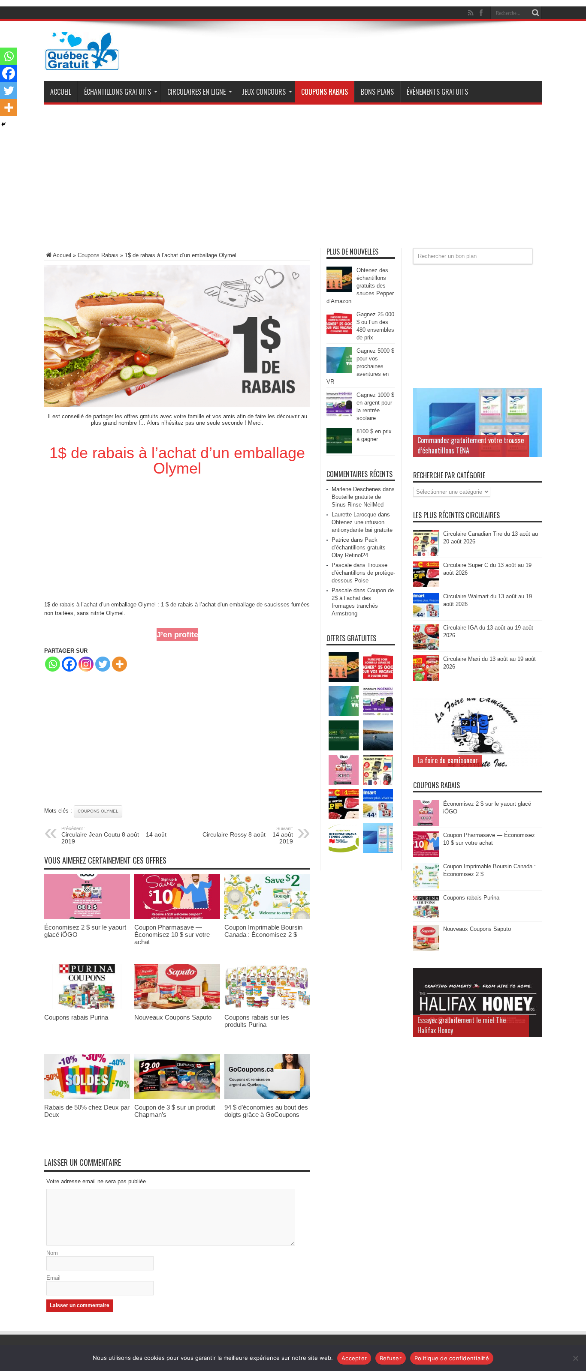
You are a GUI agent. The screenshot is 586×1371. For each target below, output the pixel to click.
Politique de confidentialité (451, 1358)
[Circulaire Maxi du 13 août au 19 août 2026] (426, 679)
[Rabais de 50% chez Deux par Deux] (87, 1097)
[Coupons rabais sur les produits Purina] (267, 1007)
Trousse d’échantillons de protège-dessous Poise (363, 573)
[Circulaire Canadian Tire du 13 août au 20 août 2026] (426, 554)
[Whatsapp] (52, 664)
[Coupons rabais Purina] (87, 1007)
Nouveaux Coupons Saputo (172, 1017)
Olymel (115, 613)
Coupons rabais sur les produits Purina (256, 1021)
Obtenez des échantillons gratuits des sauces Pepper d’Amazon (360, 285)
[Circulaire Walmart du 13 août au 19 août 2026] (426, 616)
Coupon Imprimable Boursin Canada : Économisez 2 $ (263, 931)
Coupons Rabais (324, 92)
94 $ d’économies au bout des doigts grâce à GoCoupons (266, 1111)
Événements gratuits (437, 92)
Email (53, 1278)
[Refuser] (575, 1358)
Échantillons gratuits (117, 92)
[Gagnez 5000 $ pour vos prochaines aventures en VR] (339, 371)
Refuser (391, 1358)
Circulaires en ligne (196, 92)
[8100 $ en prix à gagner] (339, 451)
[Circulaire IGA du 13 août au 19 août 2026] (426, 648)
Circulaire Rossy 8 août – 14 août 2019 (247, 835)
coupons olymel (98, 811)
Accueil (60, 92)
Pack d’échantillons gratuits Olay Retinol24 (359, 547)
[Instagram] (86, 664)
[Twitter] (102, 664)
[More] (119, 664)
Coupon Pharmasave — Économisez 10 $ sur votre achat (172, 934)
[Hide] (3, 124)
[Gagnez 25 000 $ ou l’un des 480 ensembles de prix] (339, 334)
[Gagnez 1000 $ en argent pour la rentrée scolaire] (339, 415)
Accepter (354, 1358)
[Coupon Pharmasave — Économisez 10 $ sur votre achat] (177, 917)
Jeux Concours (264, 92)
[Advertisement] (293, 180)
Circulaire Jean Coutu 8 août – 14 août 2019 (113, 835)
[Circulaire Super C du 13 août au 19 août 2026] (426, 585)
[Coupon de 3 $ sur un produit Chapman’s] (177, 1097)
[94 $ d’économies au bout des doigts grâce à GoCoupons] (267, 1097)
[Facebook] (69, 664)
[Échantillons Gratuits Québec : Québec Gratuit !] (82, 64)
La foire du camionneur (447, 760)
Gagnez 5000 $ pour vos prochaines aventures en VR (360, 366)
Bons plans (377, 92)
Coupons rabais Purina (76, 1017)
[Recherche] (535, 12)
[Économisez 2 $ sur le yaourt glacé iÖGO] (87, 917)
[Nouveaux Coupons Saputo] (177, 1007)
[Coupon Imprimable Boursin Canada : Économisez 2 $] (267, 917)
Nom (52, 1253)
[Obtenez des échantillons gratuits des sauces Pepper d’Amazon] (339, 290)
